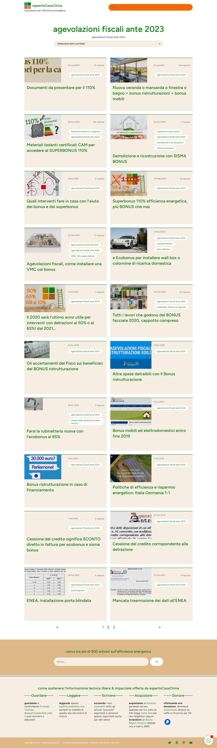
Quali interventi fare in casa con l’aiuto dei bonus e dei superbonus (63, 203)
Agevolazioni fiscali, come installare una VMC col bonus (64, 266)
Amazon (151, 703)
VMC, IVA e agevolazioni (82, 256)
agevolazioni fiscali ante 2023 (85, 74)
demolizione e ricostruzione (170, 142)
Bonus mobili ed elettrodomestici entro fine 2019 (149, 433)
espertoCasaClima (47, 5)
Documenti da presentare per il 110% (61, 87)
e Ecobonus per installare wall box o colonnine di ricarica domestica (146, 260)
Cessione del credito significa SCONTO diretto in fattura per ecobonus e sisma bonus (64, 544)
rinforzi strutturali (165, 148)
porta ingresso (78, 590)
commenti (99, 706)
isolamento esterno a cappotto (85, 131)
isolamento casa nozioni (168, 131)
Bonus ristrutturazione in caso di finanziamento (57, 487)
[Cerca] (156, 662)
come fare (146, 713)
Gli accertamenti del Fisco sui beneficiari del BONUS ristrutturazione (65, 366)
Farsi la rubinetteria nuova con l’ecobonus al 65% (55, 434)
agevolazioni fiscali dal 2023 (84, 244)
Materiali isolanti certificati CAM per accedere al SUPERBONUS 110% (61, 147)
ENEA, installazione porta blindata (59, 600)
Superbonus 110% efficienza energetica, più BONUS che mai (150, 203)
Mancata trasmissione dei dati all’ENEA (149, 600)
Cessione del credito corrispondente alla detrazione (150, 546)
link (145, 709)
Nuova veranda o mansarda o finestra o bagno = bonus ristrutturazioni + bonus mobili (149, 93)
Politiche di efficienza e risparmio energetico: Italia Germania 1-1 (144, 490)
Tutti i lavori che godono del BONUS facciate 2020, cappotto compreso (147, 317)
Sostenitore (170, 709)
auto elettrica (163, 249)
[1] (208, 741)
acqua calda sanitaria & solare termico (85, 422)
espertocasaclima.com (71, 706)
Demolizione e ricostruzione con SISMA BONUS (149, 158)
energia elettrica (165, 243)
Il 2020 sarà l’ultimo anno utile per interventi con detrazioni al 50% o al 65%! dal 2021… (60, 323)
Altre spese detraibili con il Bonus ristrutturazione (144, 376)
